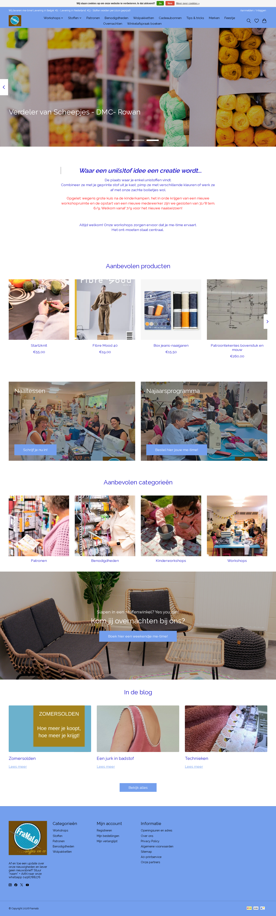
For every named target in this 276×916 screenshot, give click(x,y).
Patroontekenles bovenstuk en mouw (237, 347)
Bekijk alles (138, 787)
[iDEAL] (249, 908)
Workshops (237, 560)
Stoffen (57, 836)
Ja (160, 3)
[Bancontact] (262, 908)
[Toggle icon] (249, 20)
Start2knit (39, 345)
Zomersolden (22, 758)
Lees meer (18, 766)
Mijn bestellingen (108, 836)
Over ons (147, 836)
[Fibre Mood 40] (105, 309)
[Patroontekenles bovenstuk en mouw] (237, 309)
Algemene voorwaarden (157, 846)
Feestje (229, 18)
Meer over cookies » (188, 3)
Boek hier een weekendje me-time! (138, 636)
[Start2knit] (39, 309)
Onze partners (150, 862)
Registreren (104, 830)
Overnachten (112, 23)
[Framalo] (15, 20)
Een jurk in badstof (115, 758)
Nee (170, 3)
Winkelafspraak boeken (144, 23)
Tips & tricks (195, 18)
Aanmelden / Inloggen (253, 10)
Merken (214, 18)
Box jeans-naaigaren (171, 345)
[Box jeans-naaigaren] (171, 309)
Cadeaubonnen (170, 18)
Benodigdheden (116, 18)
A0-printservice (151, 857)
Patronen (93, 18)
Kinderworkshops (171, 560)
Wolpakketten (143, 18)
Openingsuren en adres (156, 830)
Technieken (196, 758)
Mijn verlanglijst (107, 841)
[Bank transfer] (256, 908)
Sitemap (146, 851)
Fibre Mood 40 (105, 345)
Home (34, 18)
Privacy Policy (150, 841)
